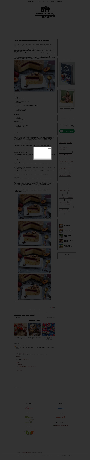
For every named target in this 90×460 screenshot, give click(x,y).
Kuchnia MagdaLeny (45, 158)
